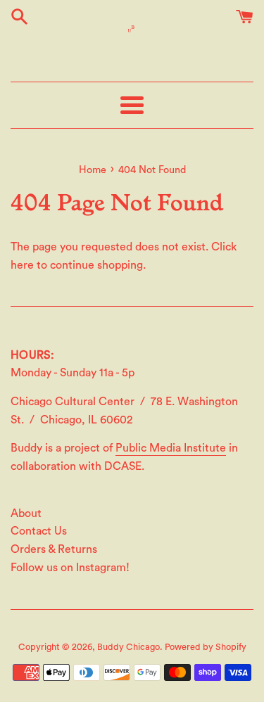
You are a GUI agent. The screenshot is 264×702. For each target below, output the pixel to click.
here (22, 265)
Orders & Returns (54, 549)
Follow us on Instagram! (70, 567)
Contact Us (39, 531)
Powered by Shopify (205, 647)
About (26, 513)
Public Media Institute (170, 448)
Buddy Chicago (128, 647)
